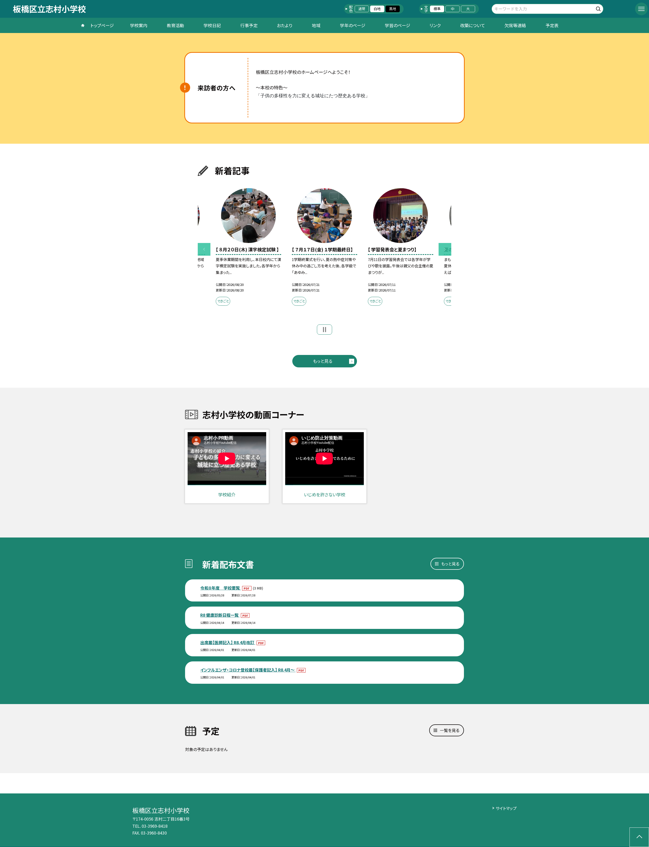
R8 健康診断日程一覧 (220, 615)
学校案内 (138, 25)
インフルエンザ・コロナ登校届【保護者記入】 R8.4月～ (248, 670)
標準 (437, 8)
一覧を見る (449, 730)
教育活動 (175, 25)
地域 (316, 25)
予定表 (552, 25)
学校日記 (212, 25)
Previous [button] (204, 249)
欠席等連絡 (515, 25)
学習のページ (397, 25)
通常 (361, 8)
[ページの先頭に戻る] (639, 837)
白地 (377, 8)
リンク (435, 25)
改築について (472, 25)
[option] (248, 248)
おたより (284, 25)
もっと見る (322, 361)
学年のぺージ (352, 25)
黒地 (392, 8)
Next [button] (445, 249)
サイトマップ (506, 808)
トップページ (102, 25)
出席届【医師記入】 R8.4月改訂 (227, 642)
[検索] (599, 8)
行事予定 (249, 25)
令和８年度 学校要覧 (220, 588)
